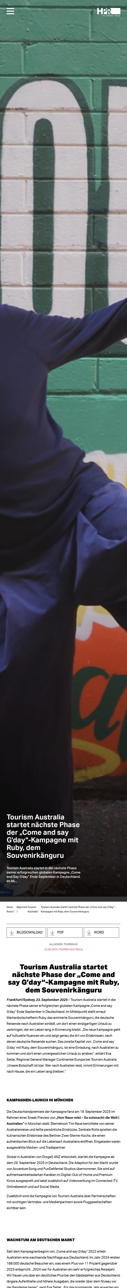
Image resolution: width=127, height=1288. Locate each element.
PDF (60, 932)
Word (99, 932)
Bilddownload (29, 932)
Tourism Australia (71, 949)
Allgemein (22, 907)
